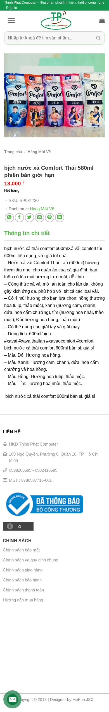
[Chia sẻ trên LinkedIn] (59, 217)
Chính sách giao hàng (22, 570)
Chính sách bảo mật (21, 550)
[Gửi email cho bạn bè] (39, 217)
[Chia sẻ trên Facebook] (19, 217)
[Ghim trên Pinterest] (49, 217)
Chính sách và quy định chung (30, 560)
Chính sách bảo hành (22, 580)
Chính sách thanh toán (23, 590)
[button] (11, 20)
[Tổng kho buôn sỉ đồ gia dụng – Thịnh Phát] (56, 20)
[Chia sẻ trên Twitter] (29, 217)
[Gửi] (98, 38)
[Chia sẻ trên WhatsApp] (9, 217)
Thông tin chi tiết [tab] (27, 233)
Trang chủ (13, 152)
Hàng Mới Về (39, 152)
